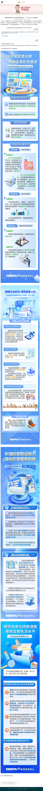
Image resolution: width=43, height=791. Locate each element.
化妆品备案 (24, 789)
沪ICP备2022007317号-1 (31, 788)
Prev (1, 9)
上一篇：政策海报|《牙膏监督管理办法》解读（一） (10, 782)
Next (41, 9)
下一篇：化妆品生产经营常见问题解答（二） (8, 783)
